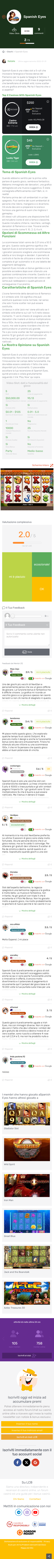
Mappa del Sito (27, 1548)
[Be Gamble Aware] (39, 1524)
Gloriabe (14, 872)
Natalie (11, 61)
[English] (23, 678)
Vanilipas (14, 815)
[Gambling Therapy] (26, 1531)
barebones (15, 718)
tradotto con (40, 678)
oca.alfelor (15, 924)
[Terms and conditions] (18, 1524)
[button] (3, 1338)
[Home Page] (4, 51)
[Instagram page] (27, 1512)
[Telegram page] (18, 1512)
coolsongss (15, 766)
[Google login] (35, 1462)
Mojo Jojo (14, 669)
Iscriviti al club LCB (27, 1437)
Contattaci (35, 1499)
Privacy (47, 1541)
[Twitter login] (26, 1462)
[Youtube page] (35, 1512)
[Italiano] (31, 678)
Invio (30, 652)
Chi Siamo (18, 1499)
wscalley (14, 955)
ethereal (14, 1007)
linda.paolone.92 (17, 1057)
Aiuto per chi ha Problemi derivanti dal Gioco (27, 1545)
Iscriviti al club (24, 1355)
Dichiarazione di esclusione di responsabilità (23, 1541)
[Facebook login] (17, 1462)
